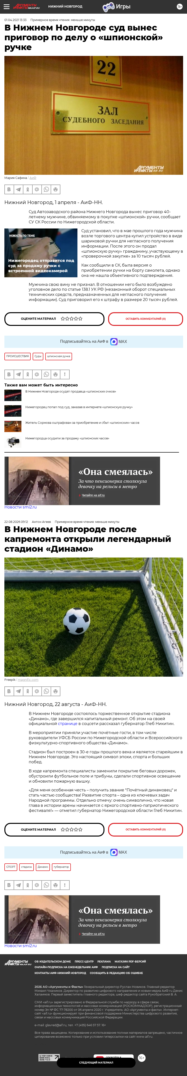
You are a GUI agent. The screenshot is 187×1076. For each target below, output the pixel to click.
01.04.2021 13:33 (15, 20)
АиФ (32, 178)
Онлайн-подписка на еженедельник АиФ (66, 967)
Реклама (104, 961)
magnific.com (28, 680)
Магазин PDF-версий (130, 961)
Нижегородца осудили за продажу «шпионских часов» (67, 438)
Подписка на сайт (116, 967)
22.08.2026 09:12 (16, 522)
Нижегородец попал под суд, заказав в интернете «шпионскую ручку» (79, 407)
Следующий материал (96, 1062)
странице (67, 723)
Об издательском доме (53, 961)
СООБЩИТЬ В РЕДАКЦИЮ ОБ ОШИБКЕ (116, 973)
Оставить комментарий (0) (146, 319)
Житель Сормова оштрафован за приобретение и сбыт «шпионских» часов (82, 422)
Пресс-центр (84, 961)
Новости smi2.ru (20, 507)
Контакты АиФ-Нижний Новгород (60, 973)
